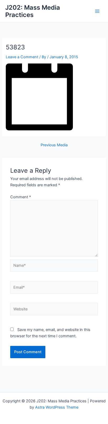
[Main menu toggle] (97, 11)
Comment (20, 197)
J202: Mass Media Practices (32, 11)
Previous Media (54, 145)
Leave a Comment (22, 57)
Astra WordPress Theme (56, 407)
